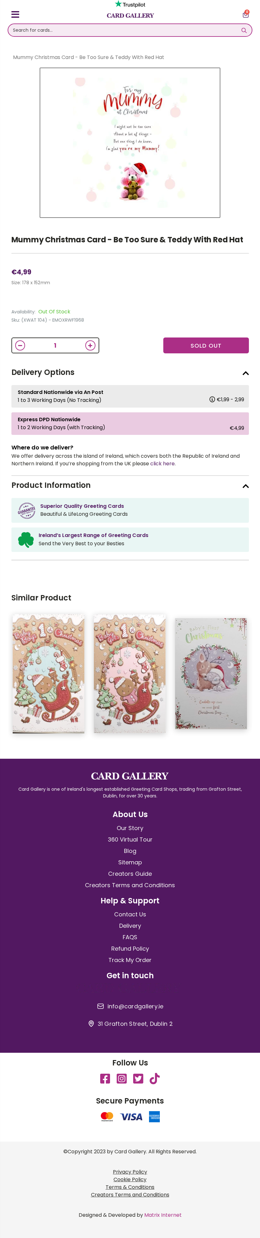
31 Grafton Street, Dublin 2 (135, 1023)
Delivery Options (43, 372)
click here (162, 463)
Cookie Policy (130, 1179)
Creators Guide (130, 874)
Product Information (51, 485)
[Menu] (15, 15)
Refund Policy (130, 949)
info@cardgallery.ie (135, 1006)
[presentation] (253, 677)
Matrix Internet (163, 1215)
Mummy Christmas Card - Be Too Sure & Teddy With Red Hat (127, 239)
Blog (130, 851)
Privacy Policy (130, 1172)
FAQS (130, 937)
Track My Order (130, 960)
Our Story (130, 828)
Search (244, 30)
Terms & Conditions (130, 1187)
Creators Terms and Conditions (130, 885)
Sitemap (130, 862)
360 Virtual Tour (130, 839)
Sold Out (206, 346)
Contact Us (130, 914)
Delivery (130, 926)
